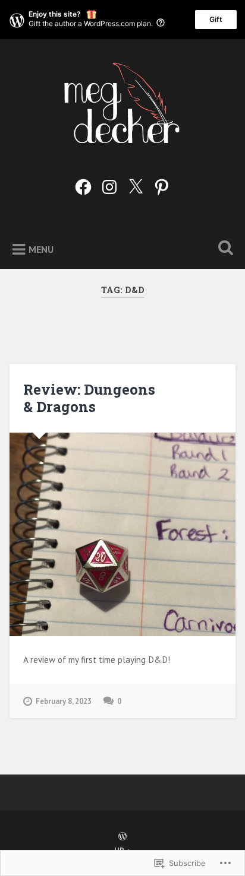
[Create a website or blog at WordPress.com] (122, 837)
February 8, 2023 (64, 701)
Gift (215, 19)
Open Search (223, 248)
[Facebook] (83, 184)
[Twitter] (135, 184)
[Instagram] (109, 184)
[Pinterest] (161, 184)
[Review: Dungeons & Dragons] (122, 535)
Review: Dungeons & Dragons (89, 398)
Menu (41, 249)
